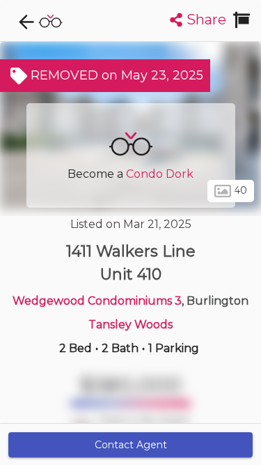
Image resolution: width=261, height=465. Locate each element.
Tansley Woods (130, 324)
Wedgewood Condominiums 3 (97, 300)
